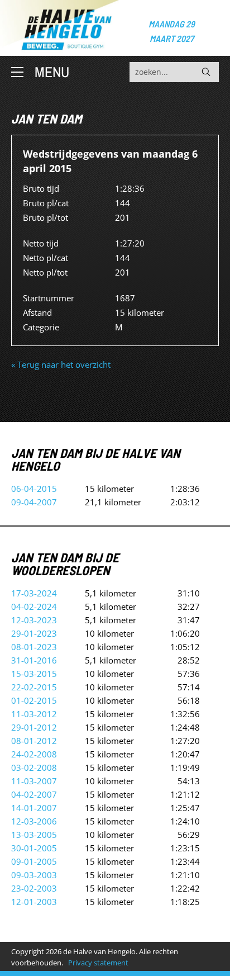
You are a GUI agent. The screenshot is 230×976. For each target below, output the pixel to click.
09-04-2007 (34, 502)
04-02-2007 (34, 794)
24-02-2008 (34, 754)
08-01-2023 (34, 646)
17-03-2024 (34, 593)
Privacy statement (98, 963)
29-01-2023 (34, 633)
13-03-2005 (34, 834)
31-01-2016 (34, 660)
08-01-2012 (34, 740)
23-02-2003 (34, 888)
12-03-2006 (34, 821)
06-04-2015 (34, 488)
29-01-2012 (34, 727)
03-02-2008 (34, 767)
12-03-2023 (34, 620)
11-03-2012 (34, 713)
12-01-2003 (34, 901)
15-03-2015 (34, 673)
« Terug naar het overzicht (61, 364)
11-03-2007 (34, 781)
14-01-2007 (34, 807)
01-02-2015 (34, 700)
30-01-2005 (34, 848)
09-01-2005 (34, 861)
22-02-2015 (34, 687)
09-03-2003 (34, 874)
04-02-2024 (34, 606)
